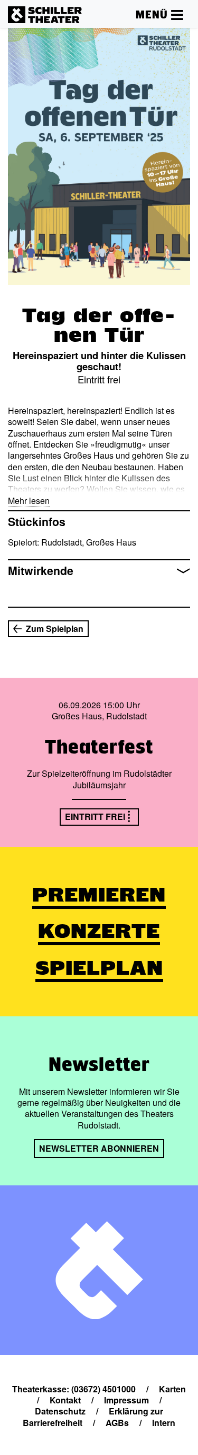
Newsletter (99, 1064)
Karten (172, 1389)
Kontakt (65, 1400)
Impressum (126, 1400)
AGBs (117, 1423)
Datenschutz (60, 1411)
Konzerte (99, 931)
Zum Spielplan (54, 628)
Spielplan (99, 968)
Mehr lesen (29, 500)
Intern (163, 1423)
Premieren (99, 895)
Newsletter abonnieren (99, 1148)
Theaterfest (99, 747)
